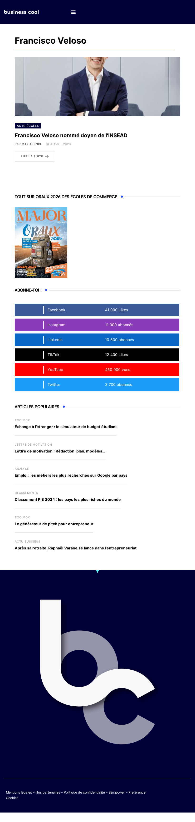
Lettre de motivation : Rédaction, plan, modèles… (60, 451)
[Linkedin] (187, 795)
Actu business (27, 541)
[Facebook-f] (178, 791)
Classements (26, 493)
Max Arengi (31, 144)
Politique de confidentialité (84, 792)
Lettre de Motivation (33, 444)
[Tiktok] (168, 795)
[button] (73, 12)
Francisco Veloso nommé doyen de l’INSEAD (71, 135)
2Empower (116, 792)
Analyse (22, 468)
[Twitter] (168, 791)
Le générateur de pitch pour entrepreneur (54, 523)
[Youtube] (187, 791)
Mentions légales (19, 792)
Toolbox (22, 420)
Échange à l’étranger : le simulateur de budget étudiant (66, 426)
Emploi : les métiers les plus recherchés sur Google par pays (71, 475)
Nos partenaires (47, 792)
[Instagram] (178, 795)
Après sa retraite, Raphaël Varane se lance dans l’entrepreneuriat (75, 548)
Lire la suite (32, 156)
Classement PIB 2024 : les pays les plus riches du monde (68, 499)
